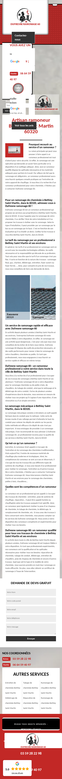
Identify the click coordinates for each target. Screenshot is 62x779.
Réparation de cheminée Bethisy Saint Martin (30, 703)
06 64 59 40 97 (22, 664)
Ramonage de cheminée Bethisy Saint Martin (48, 703)
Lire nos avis (17, 773)
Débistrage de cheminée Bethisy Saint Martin (12, 703)
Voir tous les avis (24, 125)
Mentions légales (31, 729)
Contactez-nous (21, 37)
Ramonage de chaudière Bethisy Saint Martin (48, 688)
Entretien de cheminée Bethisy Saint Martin (12, 688)
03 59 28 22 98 (22, 659)
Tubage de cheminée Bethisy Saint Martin (30, 688)
